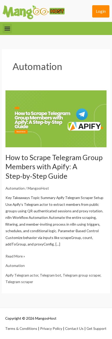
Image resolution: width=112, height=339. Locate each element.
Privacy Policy (51, 328)
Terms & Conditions (21, 328)
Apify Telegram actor (21, 275)
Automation (15, 188)
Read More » (15, 255)
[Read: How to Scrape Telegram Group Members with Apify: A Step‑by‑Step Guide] (56, 118)
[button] (7, 28)
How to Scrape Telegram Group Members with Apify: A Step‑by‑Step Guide (54, 166)
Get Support (96, 328)
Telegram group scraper (82, 275)
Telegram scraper (19, 281)
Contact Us (74, 328)
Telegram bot (50, 275)
